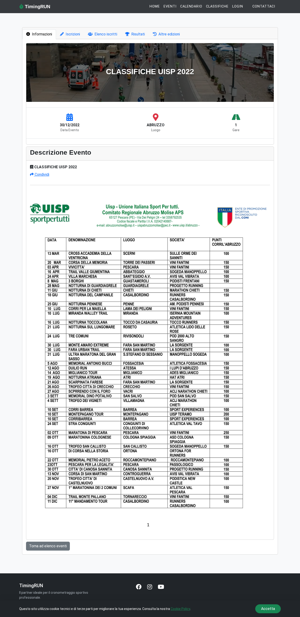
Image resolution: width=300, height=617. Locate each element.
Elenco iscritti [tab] (105, 34)
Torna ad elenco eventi (48, 546)
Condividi (41, 174)
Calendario (191, 6)
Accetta (268, 608)
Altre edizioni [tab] (169, 34)
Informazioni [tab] (42, 34)
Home (155, 6)
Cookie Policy (180, 609)
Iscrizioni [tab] (73, 34)
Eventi (170, 6)
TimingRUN (36, 6)
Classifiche (217, 6)
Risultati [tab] (138, 34)
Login (237, 6)
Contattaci (263, 6)
